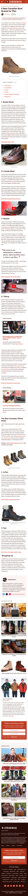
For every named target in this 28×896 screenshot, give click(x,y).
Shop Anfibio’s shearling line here (10, 499)
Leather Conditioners (22, 877)
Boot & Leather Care (21, 869)
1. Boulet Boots (7, 85)
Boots (10, 6)
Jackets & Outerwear (6, 877)
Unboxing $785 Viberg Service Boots (14, 618)
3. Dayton (6, 89)
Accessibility (20, 892)
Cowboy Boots (15, 873)
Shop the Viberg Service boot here (10, 383)
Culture (21, 873)
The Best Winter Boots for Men (14, 443)
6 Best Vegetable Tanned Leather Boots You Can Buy (14, 673)
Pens (16, 879)
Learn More (11, 716)
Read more (22, 842)
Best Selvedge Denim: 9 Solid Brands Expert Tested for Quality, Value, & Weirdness (12, 338)
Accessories (4, 869)
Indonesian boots (14, 28)
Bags (15, 869)
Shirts (19, 879)
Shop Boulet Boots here (7, 142)
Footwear (7, 6)
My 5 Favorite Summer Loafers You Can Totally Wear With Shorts (14, 799)
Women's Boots (16, 881)
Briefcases (22, 871)
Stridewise (12, 891)
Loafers (11, 879)
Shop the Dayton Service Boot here (10, 276)
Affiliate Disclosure (13, 892)
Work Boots (23, 881)
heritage (14, 181)
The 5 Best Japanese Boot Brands (11, 405)
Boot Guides (6, 871)
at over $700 (19, 366)
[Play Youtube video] (14, 208)
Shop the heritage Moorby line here (10, 198)
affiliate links (14, 18)
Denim (25, 873)
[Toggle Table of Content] (14, 82)
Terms (24, 891)
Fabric (17, 875)
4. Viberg (6, 92)
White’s (24, 23)
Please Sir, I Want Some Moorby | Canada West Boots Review (14, 636)
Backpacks (11, 869)
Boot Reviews (15, 6)
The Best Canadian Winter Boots (11, 94)
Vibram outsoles (10, 133)
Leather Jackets (6, 879)
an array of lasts (5, 369)
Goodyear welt (5, 227)
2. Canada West (7, 87)
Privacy (6, 892)
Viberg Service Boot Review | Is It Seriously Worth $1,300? (14, 655)
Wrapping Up (7, 96)
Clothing (3, 873)
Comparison (8, 873)
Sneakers (23, 879)
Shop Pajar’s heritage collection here (11, 552)
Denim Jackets (4, 875)
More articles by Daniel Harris (18, 594)
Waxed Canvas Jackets (7, 881)
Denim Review (12, 875)
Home (2, 6)
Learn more (19, 344)
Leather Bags (14, 877)
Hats (26, 875)
